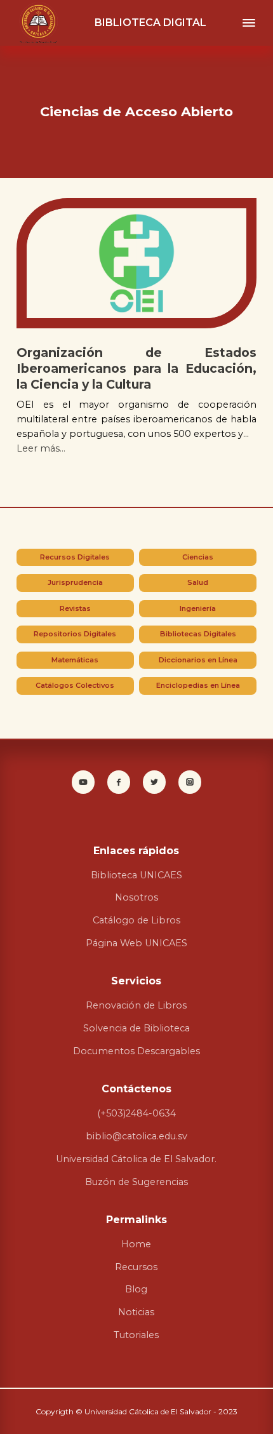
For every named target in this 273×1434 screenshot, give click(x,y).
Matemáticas (74, 659)
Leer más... (41, 448)
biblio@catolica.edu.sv (136, 1136)
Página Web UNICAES (136, 943)
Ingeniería (198, 608)
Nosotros (136, 897)
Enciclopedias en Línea (198, 685)
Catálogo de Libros (136, 920)
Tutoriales (136, 1335)
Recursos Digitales (75, 557)
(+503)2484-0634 (136, 1113)
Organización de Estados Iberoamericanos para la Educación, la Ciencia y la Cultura (136, 368)
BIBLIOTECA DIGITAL (150, 23)
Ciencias (197, 557)
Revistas (75, 608)
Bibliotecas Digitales (198, 633)
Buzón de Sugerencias (136, 1182)
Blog (136, 1289)
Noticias (136, 1312)
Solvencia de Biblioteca (136, 1028)
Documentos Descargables (136, 1051)
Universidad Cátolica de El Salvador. (136, 1159)
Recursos (136, 1267)
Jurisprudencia (75, 582)
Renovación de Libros (136, 1005)
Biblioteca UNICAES (136, 875)
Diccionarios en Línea (198, 659)
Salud (197, 582)
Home (136, 1244)
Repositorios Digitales (75, 633)
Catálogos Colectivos (75, 685)
